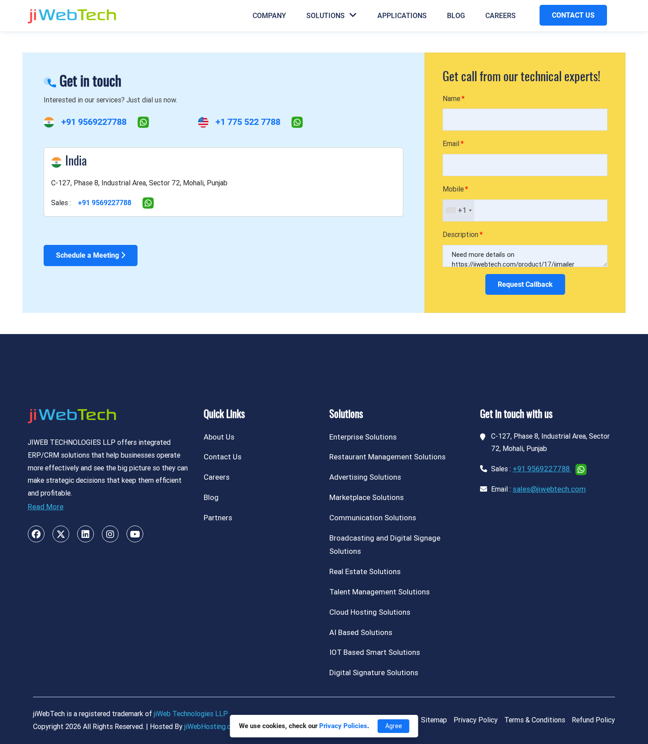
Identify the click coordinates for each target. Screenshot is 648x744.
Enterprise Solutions (363, 436)
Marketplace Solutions (366, 497)
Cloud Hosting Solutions (369, 612)
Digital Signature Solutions (373, 672)
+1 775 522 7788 (248, 121)
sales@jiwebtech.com (549, 489)
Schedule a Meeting (88, 255)
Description (460, 234)
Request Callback (525, 284)
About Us (219, 436)
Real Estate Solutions (365, 571)
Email (451, 143)
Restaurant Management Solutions (387, 456)
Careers (500, 15)
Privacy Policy (476, 720)
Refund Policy (593, 720)
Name (451, 98)
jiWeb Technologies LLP (191, 714)
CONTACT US (573, 15)
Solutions (325, 15)
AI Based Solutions (360, 632)
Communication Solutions (372, 517)
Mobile (453, 189)
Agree (393, 725)
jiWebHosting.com (212, 726)
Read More (45, 506)
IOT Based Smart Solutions (374, 652)
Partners (218, 517)
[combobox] (458, 210)
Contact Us (223, 456)
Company (269, 15)
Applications (402, 15)
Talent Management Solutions (379, 591)
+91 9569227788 (94, 121)
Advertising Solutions (365, 477)
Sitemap (434, 720)
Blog (456, 15)
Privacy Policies (343, 726)
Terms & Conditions (534, 720)
